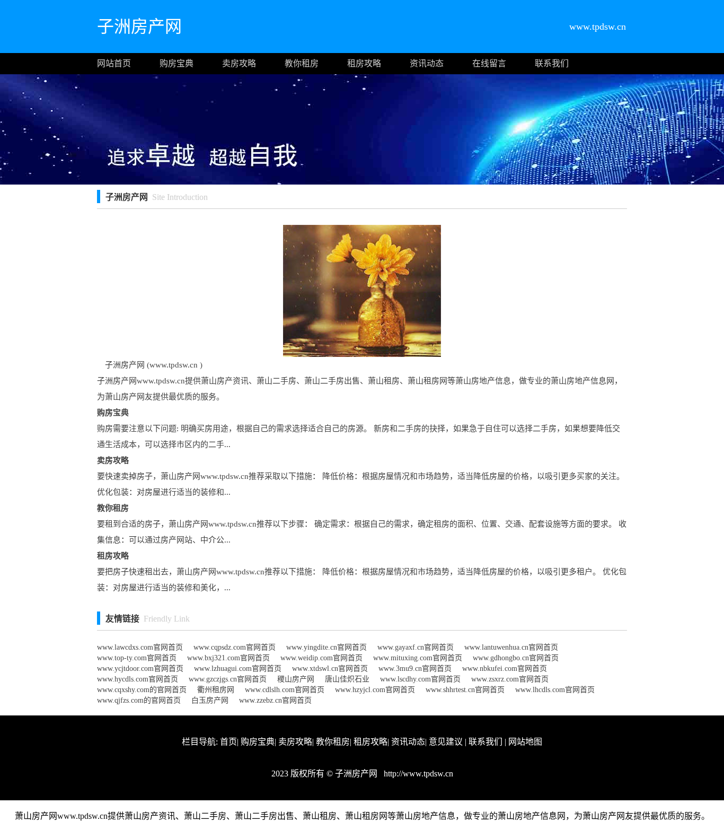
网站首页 (114, 63)
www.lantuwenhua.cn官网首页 (511, 647)
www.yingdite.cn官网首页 (326, 647)
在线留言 (489, 63)
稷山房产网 (295, 679)
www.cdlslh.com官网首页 (284, 690)
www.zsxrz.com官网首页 (510, 679)
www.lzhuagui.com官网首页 (237, 668)
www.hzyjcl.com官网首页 (375, 690)
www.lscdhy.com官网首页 (420, 679)
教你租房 (302, 63)
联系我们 (552, 63)
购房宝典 (176, 63)
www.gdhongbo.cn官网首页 (516, 658)
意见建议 (446, 741)
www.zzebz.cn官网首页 (275, 700)
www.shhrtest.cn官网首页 (465, 690)
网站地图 (525, 741)
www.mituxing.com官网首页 (417, 658)
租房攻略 (364, 63)
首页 (228, 741)
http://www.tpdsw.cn (417, 773)
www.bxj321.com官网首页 (228, 658)
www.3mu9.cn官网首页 (415, 668)
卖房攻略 (239, 63)
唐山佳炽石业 (347, 679)
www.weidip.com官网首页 (321, 658)
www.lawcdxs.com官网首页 (140, 647)
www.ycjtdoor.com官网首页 (140, 668)
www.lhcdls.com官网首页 (555, 690)
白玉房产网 (209, 700)
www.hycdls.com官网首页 (137, 679)
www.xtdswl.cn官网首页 (330, 668)
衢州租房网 (215, 690)
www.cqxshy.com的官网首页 (142, 690)
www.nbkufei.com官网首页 (504, 668)
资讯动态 (427, 63)
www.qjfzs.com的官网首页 (139, 700)
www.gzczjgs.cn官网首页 (228, 679)
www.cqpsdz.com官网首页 (234, 647)
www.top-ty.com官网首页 (136, 658)
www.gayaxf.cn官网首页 (415, 647)
